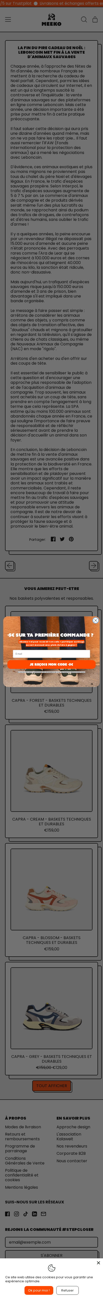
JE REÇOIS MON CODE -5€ (51, 664)
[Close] (98, 1262)
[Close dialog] (95, 620)
